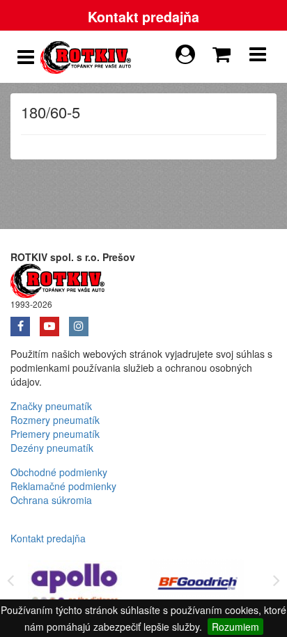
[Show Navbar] (257, 57)
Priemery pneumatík (55, 434)
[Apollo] (75, 586)
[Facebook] (25, 322)
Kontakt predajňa (143, 16)
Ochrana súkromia (51, 500)
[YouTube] (54, 322)
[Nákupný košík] (224, 51)
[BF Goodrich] (197, 586)
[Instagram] (82, 322)
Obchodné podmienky (58, 472)
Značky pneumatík (51, 406)
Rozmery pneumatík (55, 420)
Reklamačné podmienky (63, 486)
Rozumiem (235, 627)
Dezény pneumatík (51, 448)
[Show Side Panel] (25, 57)
